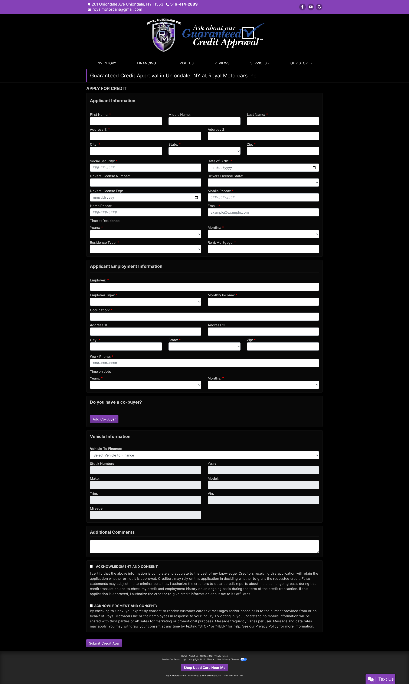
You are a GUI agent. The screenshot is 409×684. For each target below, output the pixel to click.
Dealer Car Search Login (174, 659)
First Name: (99, 114)
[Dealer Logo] (204, 35)
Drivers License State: (225, 176)
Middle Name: (179, 114)
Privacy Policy (267, 626)
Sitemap (211, 659)
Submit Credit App (104, 643)
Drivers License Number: (110, 176)
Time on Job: (100, 371)
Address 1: (98, 129)
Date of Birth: (218, 161)
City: (94, 144)
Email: (212, 206)
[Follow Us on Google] (319, 7)
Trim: (94, 493)
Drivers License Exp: (106, 191)
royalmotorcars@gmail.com (117, 9)
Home (184, 656)
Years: (95, 227)
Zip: (250, 144)
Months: (214, 227)
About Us (193, 656)
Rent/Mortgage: (220, 242)
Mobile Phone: (219, 191)
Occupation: (100, 310)
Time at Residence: (105, 221)
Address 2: (216, 129)
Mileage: (97, 508)
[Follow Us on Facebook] (302, 7)
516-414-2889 (184, 4)
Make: (95, 478)
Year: (212, 463)
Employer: (98, 280)
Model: (213, 478)
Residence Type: (103, 242)
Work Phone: (100, 356)
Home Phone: (101, 206)
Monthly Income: (221, 295)
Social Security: (102, 161)
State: (173, 144)
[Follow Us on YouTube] (311, 7)
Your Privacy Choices (228, 659)
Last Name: (256, 114)
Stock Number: (102, 463)
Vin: (211, 493)
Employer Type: (102, 295)
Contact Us (206, 656)
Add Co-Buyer (104, 419)
